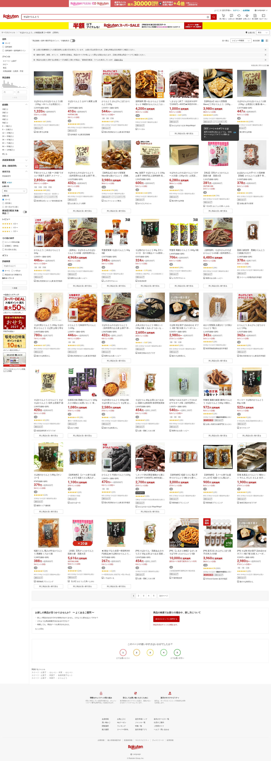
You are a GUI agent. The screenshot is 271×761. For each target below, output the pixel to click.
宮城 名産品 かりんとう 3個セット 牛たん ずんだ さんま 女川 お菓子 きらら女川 (251, 478)
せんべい (69, 672)
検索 (15, 98)
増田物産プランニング (180, 503)
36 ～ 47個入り (8, 140)
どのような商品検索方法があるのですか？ (53, 621)
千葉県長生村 (177, 578)
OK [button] (234, 132)
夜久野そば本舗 (42, 132)
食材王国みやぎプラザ (146, 353)
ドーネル (141, 129)
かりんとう (62, 678)
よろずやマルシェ (111, 281)
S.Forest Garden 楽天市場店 (216, 579)
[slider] (2, 87)
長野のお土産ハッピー (78, 278)
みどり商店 (74, 428)
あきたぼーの (75, 503)
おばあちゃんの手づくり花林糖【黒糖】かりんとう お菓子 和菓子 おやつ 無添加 (251, 176)
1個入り (5, 109)
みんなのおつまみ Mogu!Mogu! (183, 126)
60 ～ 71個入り (8, 143)
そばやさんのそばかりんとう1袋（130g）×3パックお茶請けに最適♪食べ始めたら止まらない (48, 104)
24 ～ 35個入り (8, 136)
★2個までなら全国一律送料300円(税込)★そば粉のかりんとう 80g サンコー (116, 554)
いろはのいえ (109, 578)
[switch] (25, 212)
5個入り (5, 123)
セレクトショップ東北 (112, 201)
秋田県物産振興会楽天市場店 (217, 349)
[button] (261, 11)
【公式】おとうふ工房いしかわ (218, 206)
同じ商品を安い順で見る (184, 134)
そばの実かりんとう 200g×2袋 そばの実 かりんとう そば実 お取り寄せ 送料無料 (116, 403)
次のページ (163, 596)
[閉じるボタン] (265, 49)
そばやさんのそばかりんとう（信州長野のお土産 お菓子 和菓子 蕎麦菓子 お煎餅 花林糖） (116, 328)
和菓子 (52, 675)
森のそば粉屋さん (43, 356)
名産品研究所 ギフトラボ (45, 431)
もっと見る (39, 629)
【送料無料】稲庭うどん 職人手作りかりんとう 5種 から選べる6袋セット (183, 478)
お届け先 (5, 186)
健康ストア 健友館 (43, 506)
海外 (10, 183)
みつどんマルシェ (145, 203)
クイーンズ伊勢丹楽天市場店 (251, 277)
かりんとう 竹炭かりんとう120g (116, 475)
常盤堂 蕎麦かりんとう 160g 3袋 (183, 250)
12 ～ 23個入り (8, 133)
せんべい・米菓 (55, 672)
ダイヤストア (245, 428)
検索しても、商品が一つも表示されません (53, 624)
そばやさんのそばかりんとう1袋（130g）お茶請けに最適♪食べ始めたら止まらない (251, 104)
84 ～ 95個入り (8, 146)
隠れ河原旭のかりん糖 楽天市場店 (117, 132)
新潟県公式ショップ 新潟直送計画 (49, 201)
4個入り (5, 119)
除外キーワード (8, 278)
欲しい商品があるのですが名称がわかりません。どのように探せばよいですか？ (67, 618)
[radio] (3, 43)
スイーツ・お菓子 (39, 672)
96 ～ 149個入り (8, 150)
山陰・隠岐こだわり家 (146, 431)
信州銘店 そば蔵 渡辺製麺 (80, 135)
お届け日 (5, 196)
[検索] (214, 17)
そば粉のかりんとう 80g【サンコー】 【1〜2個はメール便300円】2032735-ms (149, 253)
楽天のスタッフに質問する (166, 619)
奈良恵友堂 (142, 281)
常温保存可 (6, 176)
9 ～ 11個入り (7, 129)
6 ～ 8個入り (7, 126)
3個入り (5, 116)
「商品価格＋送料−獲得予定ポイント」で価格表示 (50, 41)
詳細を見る (118, 60)
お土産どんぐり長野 (78, 203)
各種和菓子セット (65, 675)
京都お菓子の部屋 (246, 203)
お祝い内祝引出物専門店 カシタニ (219, 424)
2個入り (5, 113)
